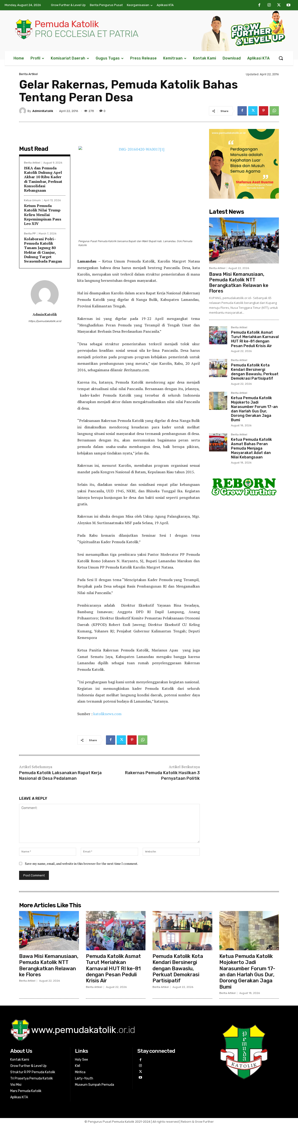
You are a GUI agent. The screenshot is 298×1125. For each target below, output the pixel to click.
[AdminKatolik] (23, 110)
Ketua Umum (32, 200)
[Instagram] (269, 5)
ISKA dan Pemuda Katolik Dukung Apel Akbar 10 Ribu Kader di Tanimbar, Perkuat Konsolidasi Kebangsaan (43, 179)
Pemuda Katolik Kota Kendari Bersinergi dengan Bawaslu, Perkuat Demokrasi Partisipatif (254, 372)
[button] (281, 58)
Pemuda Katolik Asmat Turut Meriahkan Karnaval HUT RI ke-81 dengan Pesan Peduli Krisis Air (255, 339)
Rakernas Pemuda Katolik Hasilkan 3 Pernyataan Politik (162, 775)
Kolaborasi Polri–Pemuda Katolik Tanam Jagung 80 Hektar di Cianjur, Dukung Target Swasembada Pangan (43, 250)
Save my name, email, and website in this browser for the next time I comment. (81, 863)
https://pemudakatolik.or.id (44, 321)
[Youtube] (288, 5)
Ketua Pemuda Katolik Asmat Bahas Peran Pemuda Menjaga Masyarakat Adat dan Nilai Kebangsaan (251, 448)
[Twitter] (279, 5)
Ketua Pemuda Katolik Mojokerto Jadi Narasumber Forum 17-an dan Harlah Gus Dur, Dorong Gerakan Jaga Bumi (254, 409)
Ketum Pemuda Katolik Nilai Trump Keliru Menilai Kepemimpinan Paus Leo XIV (42, 214)
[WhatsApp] (274, 110)
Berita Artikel (28, 74)
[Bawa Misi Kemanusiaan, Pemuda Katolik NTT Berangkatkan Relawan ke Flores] (244, 240)
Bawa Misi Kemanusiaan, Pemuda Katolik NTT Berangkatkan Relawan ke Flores (238, 282)
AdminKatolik (42, 110)
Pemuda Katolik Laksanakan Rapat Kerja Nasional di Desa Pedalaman (60, 775)
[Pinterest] (263, 110)
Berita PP (30, 233)
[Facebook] (259, 5)
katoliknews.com (107, 713)
